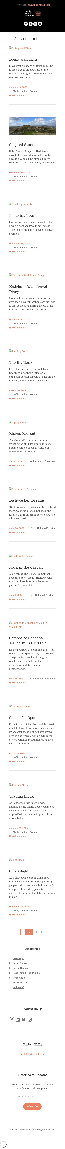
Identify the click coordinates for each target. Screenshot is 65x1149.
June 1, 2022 (15, 595)
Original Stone (21, 145)
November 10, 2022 (19, 319)
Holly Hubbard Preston (25, 91)
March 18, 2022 (17, 753)
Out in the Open (22, 718)
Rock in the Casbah (26, 567)
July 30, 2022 (16, 461)
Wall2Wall (18, 987)
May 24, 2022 (16, 679)
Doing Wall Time (24, 59)
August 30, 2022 (17, 390)
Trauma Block (21, 796)
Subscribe (32, 1106)
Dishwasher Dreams (27, 500)
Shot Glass (18, 871)
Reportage (19, 977)
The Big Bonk (21, 362)
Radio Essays (20, 968)
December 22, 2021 (19, 907)
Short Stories (20, 982)
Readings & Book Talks (26, 973)
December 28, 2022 (19, 172)
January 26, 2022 (18, 828)
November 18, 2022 (19, 243)
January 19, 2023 (18, 87)
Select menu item (29, 39)
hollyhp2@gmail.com (39, 5)
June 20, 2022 (16, 528)
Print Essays (20, 963)
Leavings (18, 958)
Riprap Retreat (22, 433)
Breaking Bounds (24, 215)
